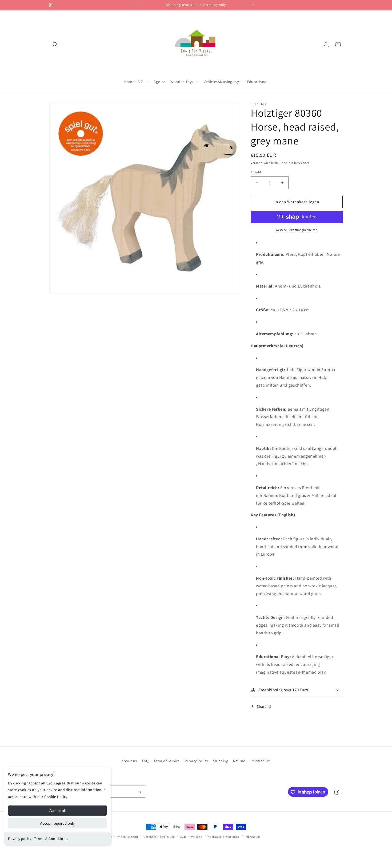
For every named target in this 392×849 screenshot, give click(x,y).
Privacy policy (19, 838)
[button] (55, 44)
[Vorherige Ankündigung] (139, 5)
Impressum (252, 836)
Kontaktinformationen (223, 836)
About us (129, 760)
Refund (239, 760)
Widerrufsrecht (127, 836)
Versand (257, 163)
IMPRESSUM (260, 760)
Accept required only (57, 823)
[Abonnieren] (139, 791)
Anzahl (256, 172)
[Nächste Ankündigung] (253, 5)
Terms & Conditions (50, 838)
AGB (183, 836)
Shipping (220, 760)
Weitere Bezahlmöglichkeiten (297, 230)
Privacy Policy (196, 760)
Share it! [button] (264, 706)
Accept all (57, 810)
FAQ (145, 760)
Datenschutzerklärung (159, 836)
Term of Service (167, 760)
